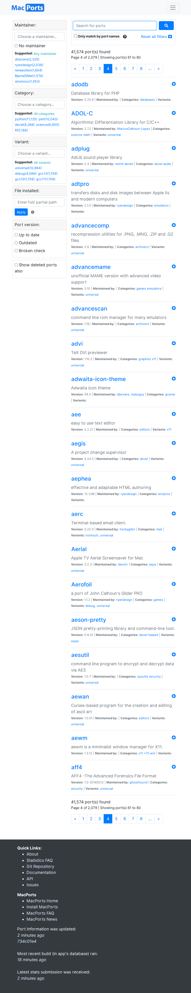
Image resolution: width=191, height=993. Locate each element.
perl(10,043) (48, 119)
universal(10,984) (28, 168)
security (155, 676)
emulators (161, 205)
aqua (152, 564)
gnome (170, 394)
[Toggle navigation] (172, 7)
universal (114, 135)
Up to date (28, 234)
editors (145, 429)
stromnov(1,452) (27, 81)
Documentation (41, 872)
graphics (145, 359)
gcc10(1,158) (25, 179)
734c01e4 (26, 941)
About (32, 854)
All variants (42, 162)
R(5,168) (21, 130)
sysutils (142, 676)
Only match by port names (98, 36)
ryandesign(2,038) (29, 65)
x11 (154, 359)
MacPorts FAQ (40, 913)
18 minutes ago (31, 959)
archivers (142, 247)
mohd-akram (124, 164)
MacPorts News (42, 919)
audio (167, 164)
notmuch (91, 535)
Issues (33, 884)
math (86, 135)
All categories (44, 114)
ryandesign (125, 205)
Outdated (27, 242)
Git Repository (40, 866)
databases (147, 99)
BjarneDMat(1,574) (29, 76)
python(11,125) (26, 119)
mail (159, 529)
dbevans (123, 394)
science (76, 135)
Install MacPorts (42, 906)
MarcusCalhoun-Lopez (133, 128)
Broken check (31, 250)
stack (75, 641)
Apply (21, 212)
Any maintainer (45, 54)
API (30, 878)
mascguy (137, 394)
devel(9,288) (25, 125)
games (141, 288)
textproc (164, 494)
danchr (123, 564)
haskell (153, 635)
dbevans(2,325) (27, 59)
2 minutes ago (30, 978)
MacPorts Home (42, 900)
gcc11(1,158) (45, 179)
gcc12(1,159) (48, 173)
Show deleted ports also (36, 267)
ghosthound (138, 782)
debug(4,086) (26, 173)
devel (158, 164)
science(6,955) (47, 125)
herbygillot (127, 529)
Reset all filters (154, 36)
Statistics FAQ (40, 860)
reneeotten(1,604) (28, 70)
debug (90, 606)
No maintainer (32, 45)
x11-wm (149, 753)
